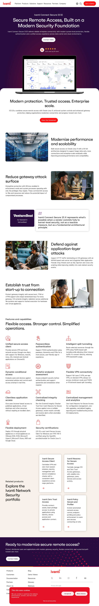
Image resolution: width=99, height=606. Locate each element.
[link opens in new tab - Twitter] (52, 578)
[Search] (80, 3)
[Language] (77, 4)
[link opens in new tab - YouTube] (85, 578)
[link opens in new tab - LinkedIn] (60, 578)
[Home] (7, 3)
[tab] (17, 4)
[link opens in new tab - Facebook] (76, 578)
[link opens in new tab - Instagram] (69, 578)
